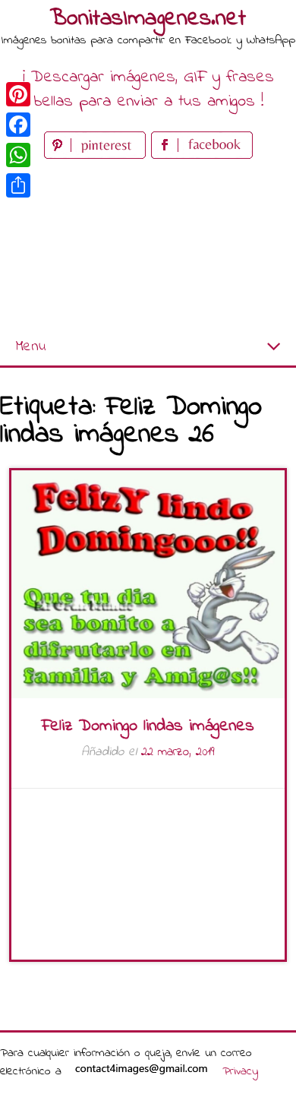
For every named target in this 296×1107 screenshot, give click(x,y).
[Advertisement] (148, 245)
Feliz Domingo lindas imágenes (148, 726)
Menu (30, 347)
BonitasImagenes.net (148, 19)
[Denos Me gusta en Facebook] (202, 155)
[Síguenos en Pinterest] (97, 155)
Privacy (240, 1071)
